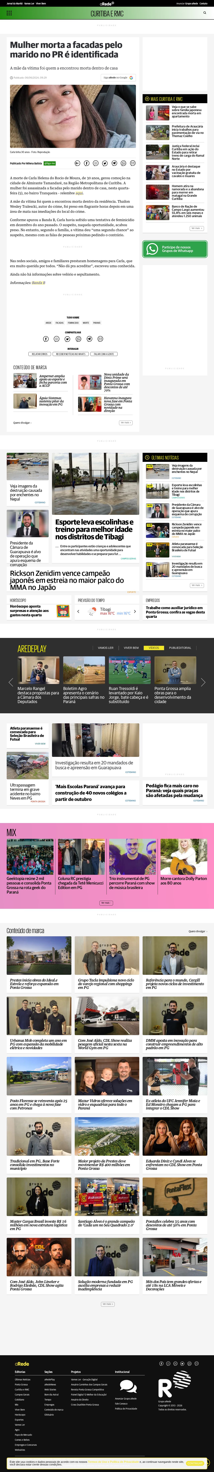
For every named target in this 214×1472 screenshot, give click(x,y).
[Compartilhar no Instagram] (95, 163)
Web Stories (50, 1390)
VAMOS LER (106, 647)
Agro (17, 1430)
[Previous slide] (78, 611)
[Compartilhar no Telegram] (114, 163)
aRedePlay (49, 1380)
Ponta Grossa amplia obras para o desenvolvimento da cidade (172, 695)
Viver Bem (20, 1410)
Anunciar (187, 4)
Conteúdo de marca (53, 1410)
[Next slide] (134, 611)
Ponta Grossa (21, 1385)
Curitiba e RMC (22, 1390)
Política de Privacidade (126, 1409)
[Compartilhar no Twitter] (105, 163)
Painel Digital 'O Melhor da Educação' (89, 1395)
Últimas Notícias (22, 1380)
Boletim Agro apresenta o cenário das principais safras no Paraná (83, 695)
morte (86, 323)
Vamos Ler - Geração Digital (84, 1380)
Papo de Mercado (23, 1435)
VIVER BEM (131, 647)
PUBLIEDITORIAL (180, 647)
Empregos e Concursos (26, 1445)
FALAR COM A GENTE (104, 354)
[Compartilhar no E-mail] (132, 163)
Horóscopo (20, 1415)
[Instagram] (168, 1363)
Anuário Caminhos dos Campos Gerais (89, 1385)
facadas (60, 323)
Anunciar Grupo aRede (126, 1399)
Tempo (47, 1400)
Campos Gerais (22, 1395)
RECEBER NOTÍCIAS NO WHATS (70, 354)
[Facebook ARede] (161, 1363)
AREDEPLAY (32, 648)
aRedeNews (50, 1385)
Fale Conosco (121, 1404)
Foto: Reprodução (40, 152)
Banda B (38, 283)
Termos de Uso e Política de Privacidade (113, 1461)
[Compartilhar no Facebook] (86, 163)
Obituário (49, 1415)
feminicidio (73, 323)
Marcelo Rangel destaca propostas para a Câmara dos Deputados (38, 695)
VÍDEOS (154, 647)
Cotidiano (19, 1400)
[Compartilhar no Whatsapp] (123, 163)
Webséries (20, 1450)
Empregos (49, 1405)
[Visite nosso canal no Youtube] (175, 1363)
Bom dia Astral (51, 1395)
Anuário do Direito (79, 1400)
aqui (79, 193)
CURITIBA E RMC (107, 13)
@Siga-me (49, 163)
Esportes (19, 1420)
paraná (96, 323)
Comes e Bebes (22, 1440)
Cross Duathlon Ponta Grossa (85, 1405)
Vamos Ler (20, 1425)
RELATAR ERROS (39, 354)
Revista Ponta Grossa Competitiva (87, 1390)
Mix (16, 1405)
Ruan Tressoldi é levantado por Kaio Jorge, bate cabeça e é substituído (128, 695)
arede (48, 323)
